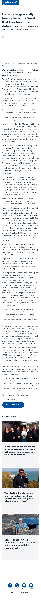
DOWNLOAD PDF (12, 405)
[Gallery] (24, 585)
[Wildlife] (31, 585)
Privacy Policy (20, 596)
